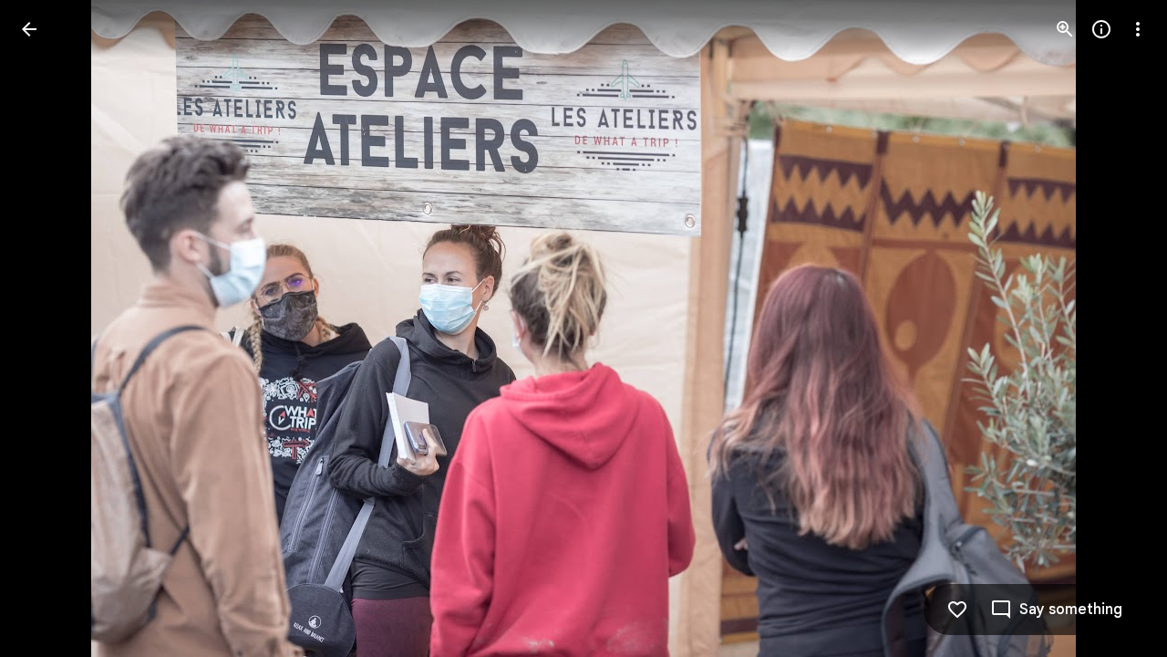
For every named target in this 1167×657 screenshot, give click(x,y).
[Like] (957, 609)
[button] (51, 328)
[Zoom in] (1065, 29)
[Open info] (1101, 29)
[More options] (1138, 29)
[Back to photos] (29, 29)
